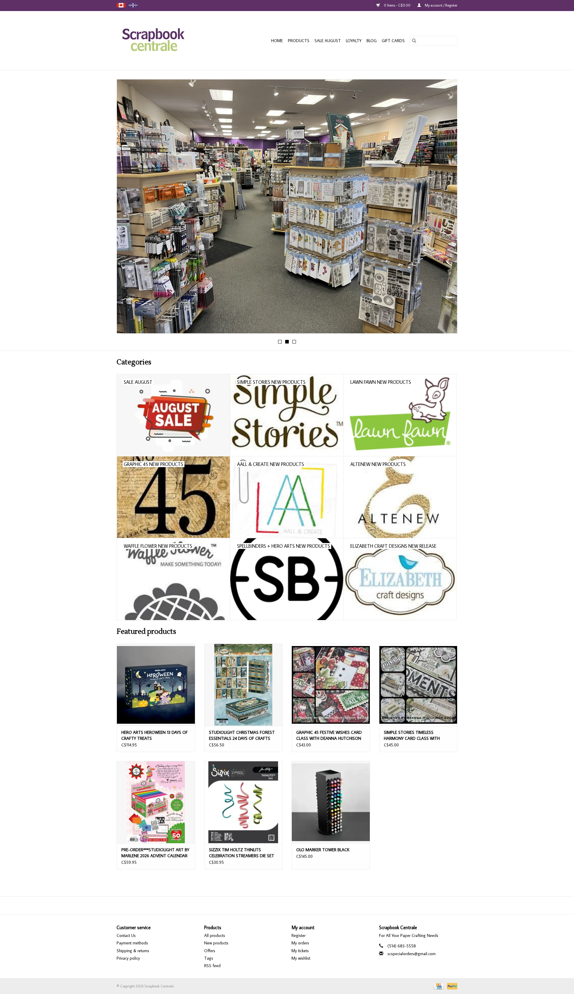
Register (298, 935)
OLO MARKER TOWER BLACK (322, 849)
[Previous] (128, 208)
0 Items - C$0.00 (397, 5)
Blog (372, 40)
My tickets (300, 950)
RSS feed (212, 965)
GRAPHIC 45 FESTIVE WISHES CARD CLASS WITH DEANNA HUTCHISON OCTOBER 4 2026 (329, 735)
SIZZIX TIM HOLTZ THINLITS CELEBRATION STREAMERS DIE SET (241, 852)
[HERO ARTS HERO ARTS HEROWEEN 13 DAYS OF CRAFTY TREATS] (156, 685)
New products (216, 943)
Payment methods (132, 943)
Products (298, 40)
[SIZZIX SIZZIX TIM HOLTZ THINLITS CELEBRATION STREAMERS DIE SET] (243, 802)
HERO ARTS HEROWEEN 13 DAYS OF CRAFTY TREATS (154, 735)
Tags (208, 958)
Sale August (328, 40)
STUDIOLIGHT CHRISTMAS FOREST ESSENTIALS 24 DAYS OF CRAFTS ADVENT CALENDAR (242, 735)
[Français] (133, 5)
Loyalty (353, 40)
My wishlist (300, 958)
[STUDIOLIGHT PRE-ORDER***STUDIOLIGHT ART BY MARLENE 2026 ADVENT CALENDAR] (156, 802)
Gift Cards (393, 40)
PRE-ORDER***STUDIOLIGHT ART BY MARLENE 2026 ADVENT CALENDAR (155, 852)
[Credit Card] (438, 986)
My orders (300, 943)
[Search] (414, 40)
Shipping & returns (133, 950)
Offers (209, 950)
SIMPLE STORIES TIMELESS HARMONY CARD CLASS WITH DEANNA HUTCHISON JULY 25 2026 (416, 735)
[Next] (446, 208)
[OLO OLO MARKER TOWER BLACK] (330, 802)
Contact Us (126, 935)
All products (214, 935)
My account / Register (440, 5)
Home (277, 40)
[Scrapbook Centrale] (164, 40)
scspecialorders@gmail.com (411, 953)
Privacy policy (128, 958)
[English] (121, 5)
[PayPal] (451, 986)
